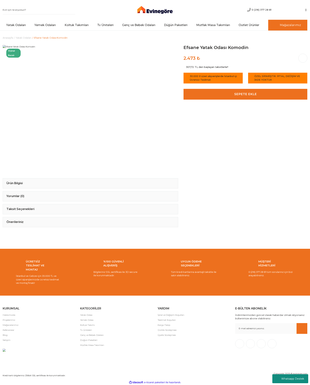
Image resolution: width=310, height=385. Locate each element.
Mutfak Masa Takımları (92, 345)
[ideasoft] (136, 382)
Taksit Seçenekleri (20, 209)
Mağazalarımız (10, 325)
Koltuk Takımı (87, 325)
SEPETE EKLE (245, 94)
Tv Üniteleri (86, 330)
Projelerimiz (9, 320)
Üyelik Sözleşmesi (167, 335)
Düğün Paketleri (88, 340)
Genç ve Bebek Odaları (92, 335)
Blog (5, 335)
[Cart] (302, 9)
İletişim (6, 340)
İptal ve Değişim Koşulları (171, 315)
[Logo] (155, 9)
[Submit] (302, 328)
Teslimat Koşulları (167, 320)
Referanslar (8, 330)
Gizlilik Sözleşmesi (167, 330)
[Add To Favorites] (168, 54)
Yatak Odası (86, 315)
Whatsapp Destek (292, 378)
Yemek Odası (86, 320)
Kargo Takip (164, 325)
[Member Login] (291, 9)
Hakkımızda (9, 315)
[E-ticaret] (154, 382)
